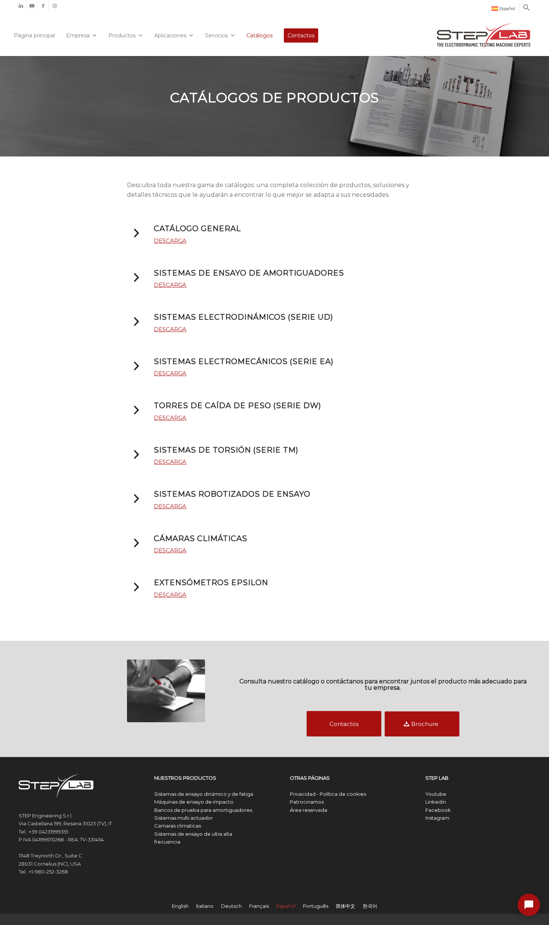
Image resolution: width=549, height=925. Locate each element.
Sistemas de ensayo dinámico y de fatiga (203, 794)
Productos (122, 35)
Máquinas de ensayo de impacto (193, 802)
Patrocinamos (307, 802)
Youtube (435, 794)
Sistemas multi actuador (183, 818)
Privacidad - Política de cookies (328, 794)
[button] (526, 9)
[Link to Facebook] (43, 5)
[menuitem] (503, 8)
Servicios (216, 35)
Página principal (34, 35)
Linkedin (435, 802)
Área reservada (308, 810)
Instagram (437, 818)
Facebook (438, 810)
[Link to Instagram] (54, 5)
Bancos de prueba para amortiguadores (203, 810)
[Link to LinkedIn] (20, 5)
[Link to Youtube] (32, 5)
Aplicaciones (170, 35)
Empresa (78, 35)
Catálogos (259, 35)
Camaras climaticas (177, 826)
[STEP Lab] (483, 32)
